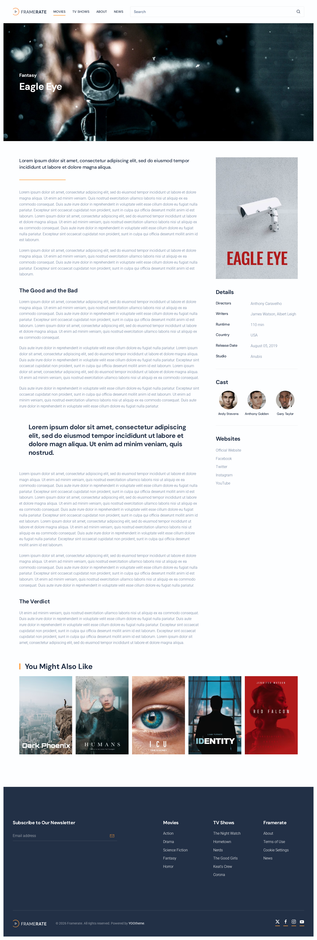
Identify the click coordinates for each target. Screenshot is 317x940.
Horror (168, 866)
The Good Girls (225, 858)
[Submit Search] (298, 11)
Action (168, 833)
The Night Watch (227, 833)
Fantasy (27, 75)
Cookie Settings (276, 850)
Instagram (224, 475)
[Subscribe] (112, 835)
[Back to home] (29, 11)
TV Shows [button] (80, 12)
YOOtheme (136, 923)
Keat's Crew (222, 866)
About (101, 12)
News (118, 12)
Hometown (222, 842)
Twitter (221, 467)
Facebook (224, 458)
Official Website (228, 450)
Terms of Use (274, 842)
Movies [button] (59, 12)
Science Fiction (175, 850)
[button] (257, 218)
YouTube (223, 483)
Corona (219, 874)
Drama (168, 842)
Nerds (218, 850)
